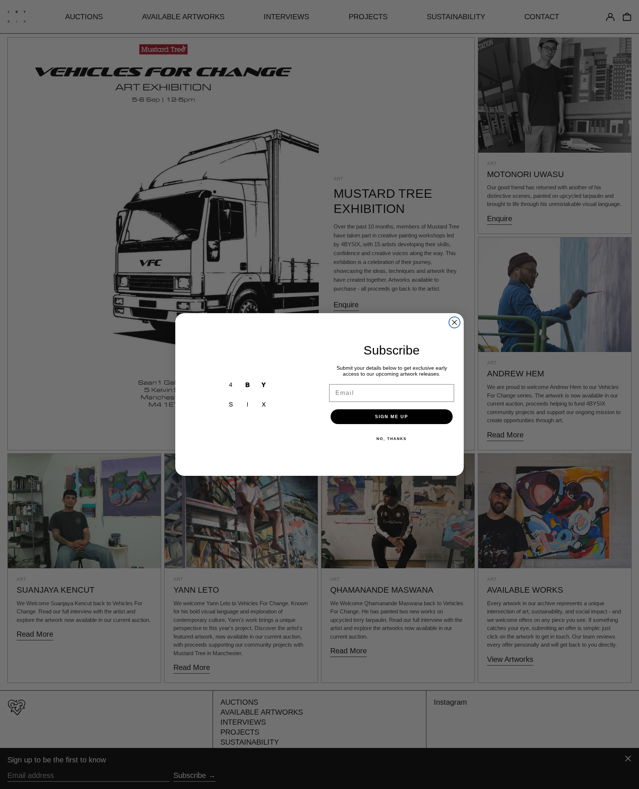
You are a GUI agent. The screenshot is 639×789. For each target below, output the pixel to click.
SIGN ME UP (391, 416)
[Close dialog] (454, 322)
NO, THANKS (391, 439)
